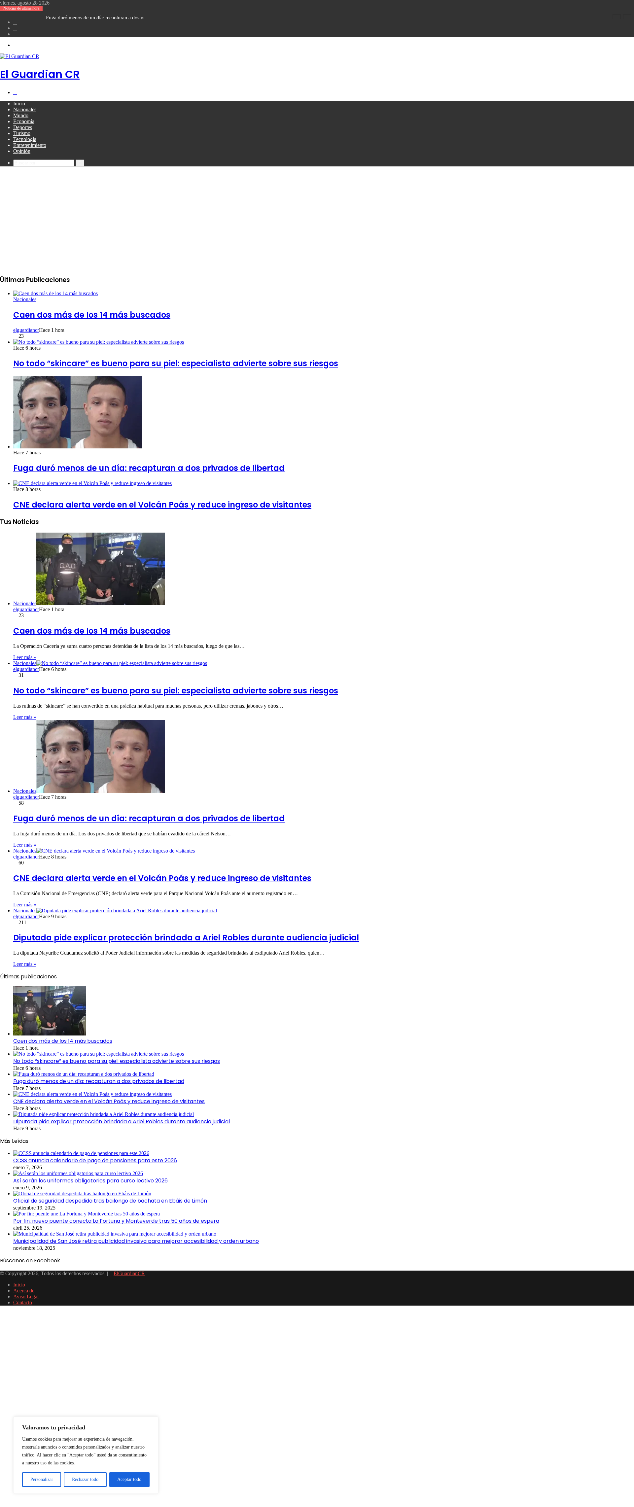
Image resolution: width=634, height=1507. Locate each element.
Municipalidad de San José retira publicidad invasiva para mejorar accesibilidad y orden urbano (136, 1241)
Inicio (19, 103)
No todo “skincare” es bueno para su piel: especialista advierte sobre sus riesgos (175, 363)
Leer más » (24, 657)
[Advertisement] (317, 222)
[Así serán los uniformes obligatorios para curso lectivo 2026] (78, 1173)
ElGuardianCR (129, 1273)
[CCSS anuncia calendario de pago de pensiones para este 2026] (81, 1153)
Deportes (22, 127)
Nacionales (24, 109)
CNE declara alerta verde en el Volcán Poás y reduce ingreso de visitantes (162, 504)
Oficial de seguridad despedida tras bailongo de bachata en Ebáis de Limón (110, 1201)
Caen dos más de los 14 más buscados (91, 314)
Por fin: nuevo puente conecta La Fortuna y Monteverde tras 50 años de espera (116, 1221)
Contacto (22, 1302)
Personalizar (41, 1479)
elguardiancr (26, 330)
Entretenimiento (29, 145)
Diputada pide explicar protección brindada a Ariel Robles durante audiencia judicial (186, 937)
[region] (85, 1455)
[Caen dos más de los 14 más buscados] (55, 293)
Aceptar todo (129, 1479)
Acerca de (23, 1290)
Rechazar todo (85, 1479)
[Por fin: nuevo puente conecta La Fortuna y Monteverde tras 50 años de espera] (86, 1213)
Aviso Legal (26, 1296)
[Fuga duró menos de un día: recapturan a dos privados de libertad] (77, 446)
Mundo (20, 115)
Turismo (21, 133)
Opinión (21, 151)
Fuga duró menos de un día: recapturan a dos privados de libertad (114, 17)
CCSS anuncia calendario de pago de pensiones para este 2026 (95, 1160)
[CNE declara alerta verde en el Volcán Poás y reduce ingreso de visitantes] (92, 483)
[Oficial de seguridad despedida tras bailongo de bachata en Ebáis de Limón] (82, 1193)
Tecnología (24, 139)
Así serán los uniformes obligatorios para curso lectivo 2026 (90, 1180)
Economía (23, 121)
